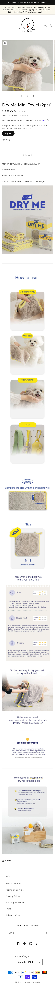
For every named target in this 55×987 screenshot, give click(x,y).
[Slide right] (34, 96)
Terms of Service (15, 890)
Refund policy (13, 915)
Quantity (6, 139)
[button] (3, 25)
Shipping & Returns (16, 902)
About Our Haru (14, 883)
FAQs (8, 908)
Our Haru (23, 982)
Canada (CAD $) (26, 962)
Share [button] (8, 860)
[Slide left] (21, 96)
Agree (8, 133)
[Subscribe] (46, 933)
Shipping (6, 115)
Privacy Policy (13, 896)
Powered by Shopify (33, 982)
